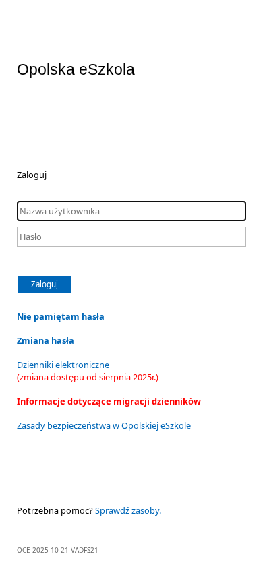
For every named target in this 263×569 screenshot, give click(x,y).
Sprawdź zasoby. (128, 510)
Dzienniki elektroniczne (87, 371)
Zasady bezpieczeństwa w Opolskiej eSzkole (104, 425)
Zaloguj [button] (44, 284)
